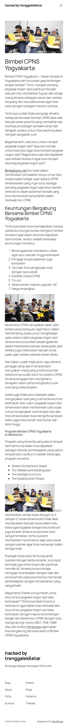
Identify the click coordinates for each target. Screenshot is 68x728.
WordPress (57, 721)
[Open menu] (61, 5)
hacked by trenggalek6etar (23, 5)
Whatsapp (34, 627)
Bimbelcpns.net (16, 170)
